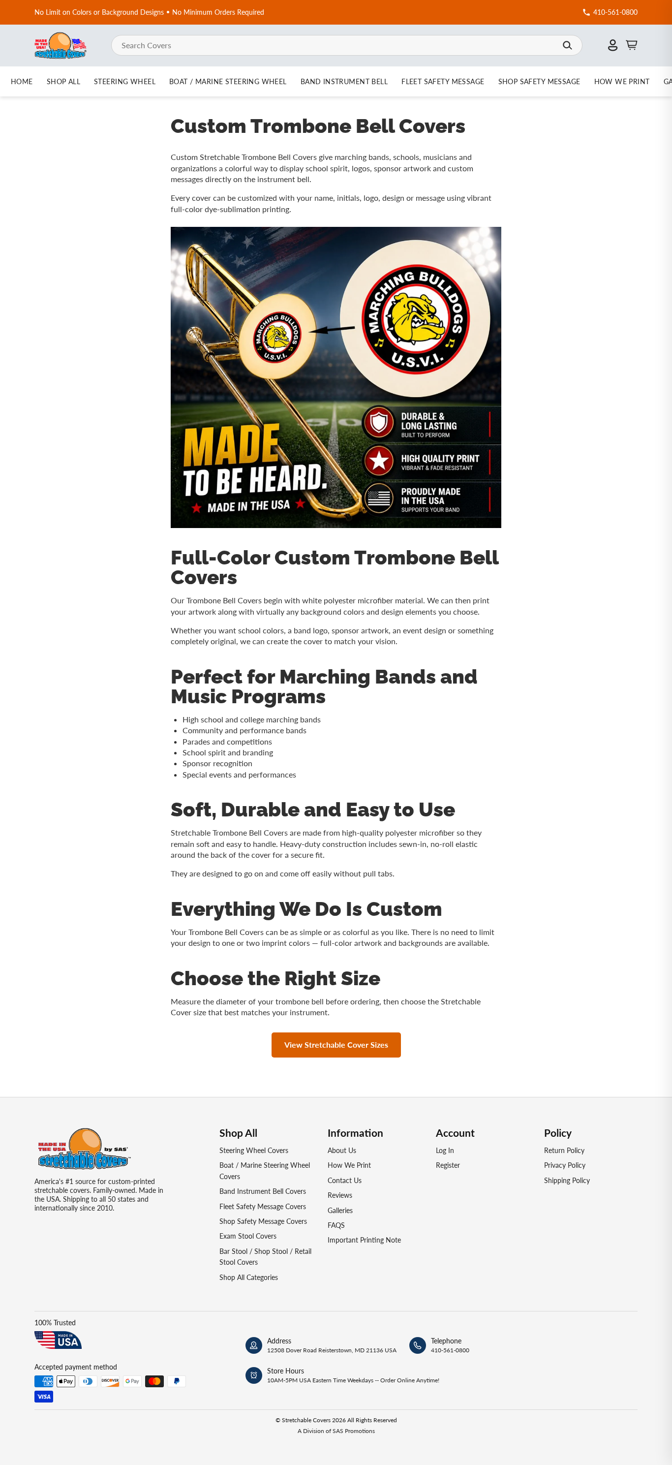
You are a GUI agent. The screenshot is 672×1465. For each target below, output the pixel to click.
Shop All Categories (248, 1277)
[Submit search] (567, 45)
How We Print (349, 1165)
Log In (445, 1150)
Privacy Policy (564, 1165)
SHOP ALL (63, 81)
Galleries (340, 1210)
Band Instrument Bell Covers (262, 1191)
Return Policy (564, 1150)
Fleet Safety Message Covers (262, 1206)
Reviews (340, 1195)
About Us (342, 1150)
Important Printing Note (364, 1240)
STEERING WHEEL (124, 81)
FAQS (336, 1225)
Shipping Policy (567, 1180)
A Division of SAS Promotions (336, 1430)
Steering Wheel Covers (253, 1150)
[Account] (613, 45)
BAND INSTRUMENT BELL (344, 81)
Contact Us (345, 1180)
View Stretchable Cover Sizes (336, 1044)
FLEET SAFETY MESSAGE (442, 81)
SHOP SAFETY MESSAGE (539, 81)
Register (448, 1165)
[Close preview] (495, 675)
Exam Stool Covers (247, 1236)
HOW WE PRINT (622, 81)
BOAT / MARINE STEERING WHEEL (228, 81)
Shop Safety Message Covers (263, 1221)
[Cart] (632, 45)
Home (22, 81)
